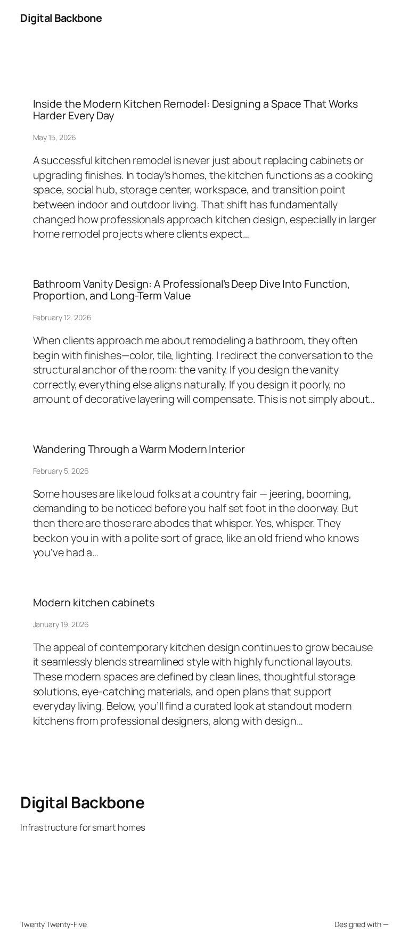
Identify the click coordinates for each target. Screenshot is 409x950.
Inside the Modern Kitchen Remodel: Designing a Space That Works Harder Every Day (195, 109)
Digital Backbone (61, 18)
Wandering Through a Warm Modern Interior (139, 449)
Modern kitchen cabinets (94, 602)
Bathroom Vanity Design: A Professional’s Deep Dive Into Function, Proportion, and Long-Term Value (191, 290)
